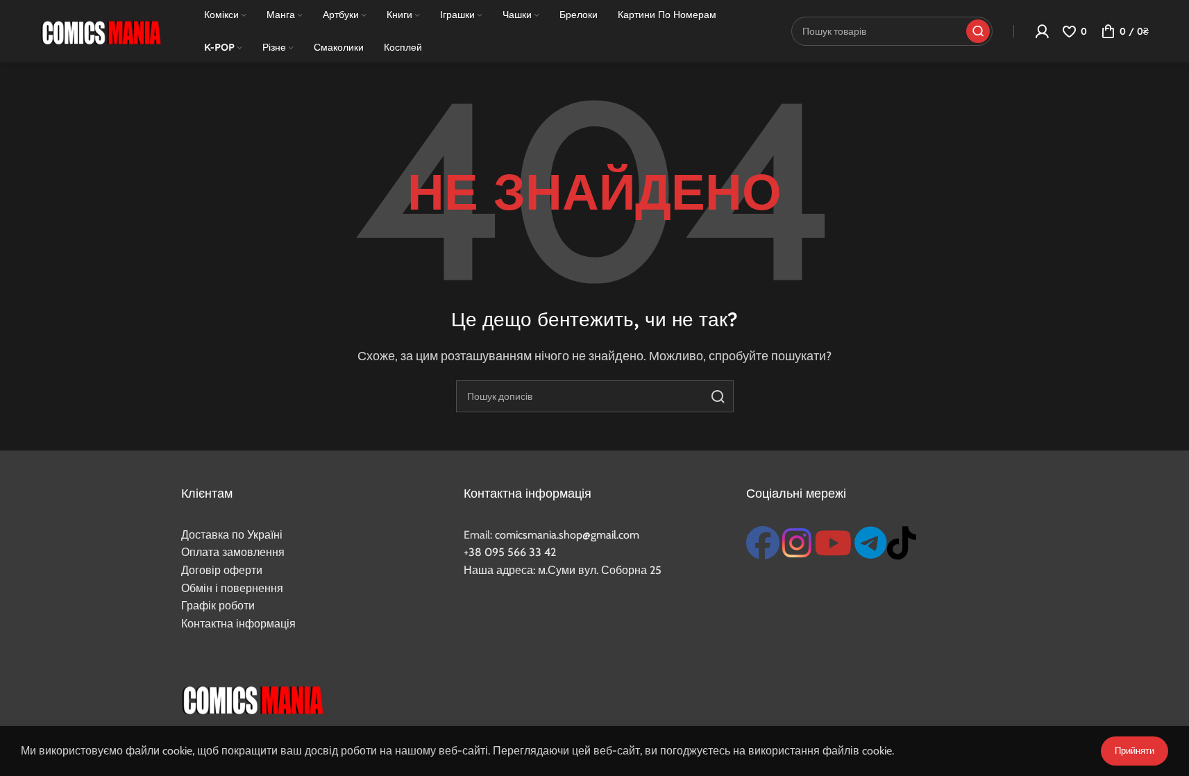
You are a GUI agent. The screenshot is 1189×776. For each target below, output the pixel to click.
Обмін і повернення (232, 588)
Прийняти (1134, 750)
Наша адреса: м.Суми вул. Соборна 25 (562, 570)
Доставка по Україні (232, 534)
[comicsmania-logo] (252, 698)
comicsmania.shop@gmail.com (567, 534)
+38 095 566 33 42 (510, 552)
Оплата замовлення (233, 552)
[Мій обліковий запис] (1042, 31)
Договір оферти (221, 570)
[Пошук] (718, 396)
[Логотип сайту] (100, 30)
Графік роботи (218, 605)
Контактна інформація (238, 623)
